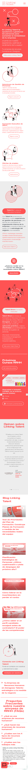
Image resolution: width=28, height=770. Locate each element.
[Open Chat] (4, 765)
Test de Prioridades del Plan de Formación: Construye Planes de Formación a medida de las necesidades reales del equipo (13, 527)
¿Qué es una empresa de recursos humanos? (13, 718)
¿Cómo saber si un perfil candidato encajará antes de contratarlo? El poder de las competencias (13, 625)
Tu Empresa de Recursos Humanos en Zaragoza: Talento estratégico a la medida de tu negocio (14, 688)
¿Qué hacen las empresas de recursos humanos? (13, 727)
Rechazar (13, 763)
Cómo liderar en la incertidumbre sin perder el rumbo (11, 595)
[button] (27, 394)
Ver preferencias (7, 766)
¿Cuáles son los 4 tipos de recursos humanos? (12, 736)
